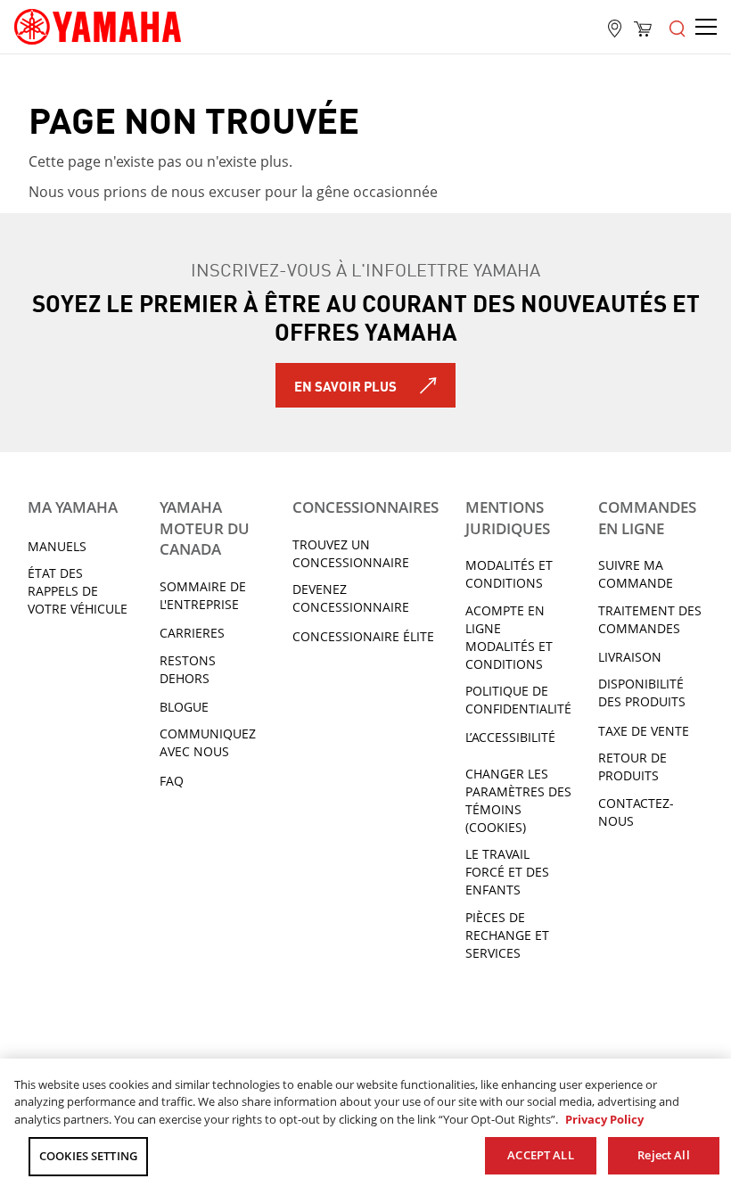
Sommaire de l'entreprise (203, 595)
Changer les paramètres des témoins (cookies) (518, 800)
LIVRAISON (629, 656)
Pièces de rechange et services (507, 935)
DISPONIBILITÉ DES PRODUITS (642, 692)
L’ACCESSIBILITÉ (510, 737)
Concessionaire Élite (363, 636)
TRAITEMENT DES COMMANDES (650, 619)
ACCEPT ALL (540, 1155)
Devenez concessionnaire (350, 598)
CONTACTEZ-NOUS (636, 812)
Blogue (184, 706)
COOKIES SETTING (88, 1156)
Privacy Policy (604, 1119)
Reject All (663, 1155)
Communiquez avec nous (208, 742)
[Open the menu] (677, 27)
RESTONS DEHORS (188, 669)
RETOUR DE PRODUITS (632, 766)
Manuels (57, 546)
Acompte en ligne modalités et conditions (509, 637)
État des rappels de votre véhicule (77, 591)
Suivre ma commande (635, 573)
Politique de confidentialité (518, 699)
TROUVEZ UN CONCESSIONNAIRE (350, 553)
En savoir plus (345, 385)
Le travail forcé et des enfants (507, 871)
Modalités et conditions (509, 573)
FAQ (172, 780)
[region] (365, 1127)
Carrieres (192, 632)
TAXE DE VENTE (643, 730)
